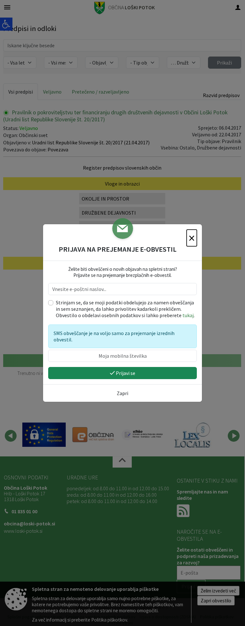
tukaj (188, 315)
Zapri (122, 393)
